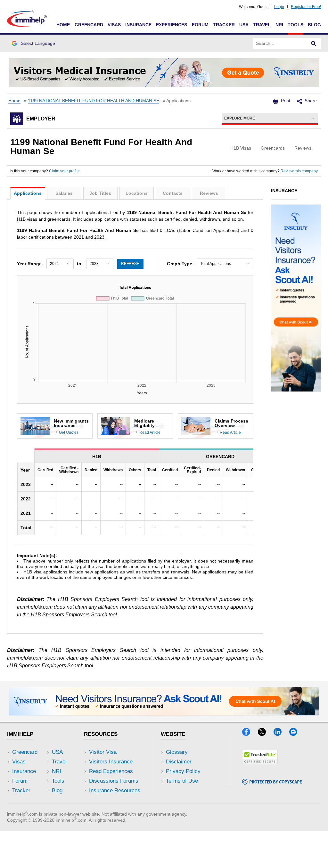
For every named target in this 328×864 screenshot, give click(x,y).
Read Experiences (111, 771)
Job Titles (100, 193)
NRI (279, 24)
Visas (114, 24)
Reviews (209, 193)
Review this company (299, 171)
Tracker (224, 24)
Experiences (171, 24)
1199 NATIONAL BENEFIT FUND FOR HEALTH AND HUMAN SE (93, 100)
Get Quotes (68, 432)
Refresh (130, 263)
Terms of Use (182, 781)
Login (279, 6)
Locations (137, 193)
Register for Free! (306, 6)
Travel (262, 24)
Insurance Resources (114, 790)
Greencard (89, 24)
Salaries (64, 193)
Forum (200, 24)
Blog (314, 24)
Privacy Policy (183, 771)
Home (63, 24)
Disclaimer (179, 762)
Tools (295, 24)
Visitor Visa (103, 752)
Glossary (177, 752)
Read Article (149, 432)
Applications (28, 193)
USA (244, 24)
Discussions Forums (113, 781)
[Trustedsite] (260, 762)
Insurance (138, 24)
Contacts (173, 193)
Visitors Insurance (111, 762)
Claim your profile (64, 171)
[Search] (313, 43)
